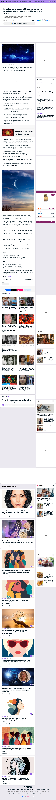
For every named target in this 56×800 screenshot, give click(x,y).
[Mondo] (13, 791)
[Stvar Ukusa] (47, 791)
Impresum (11, 793)
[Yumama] (41, 791)
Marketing (42, 793)
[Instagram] (28, 796)
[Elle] (21, 791)
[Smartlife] (36, 791)
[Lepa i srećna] (31, 791)
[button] (32, 20)
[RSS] (31, 796)
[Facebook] (23, 796)
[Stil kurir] (24, 791)
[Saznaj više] (53, 332)
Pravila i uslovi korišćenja (17, 793)
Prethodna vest (8, 279)
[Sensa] (4, 1)
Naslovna (4, 4)
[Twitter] (25, 796)
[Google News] (33, 796)
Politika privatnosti (36, 793)
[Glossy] (27, 791)
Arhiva (45, 793)
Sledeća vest (28, 279)
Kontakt (24, 793)
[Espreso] (17, 791)
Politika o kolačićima (29, 793)
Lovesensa (8, 276)
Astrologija (10, 4)
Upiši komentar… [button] (8, 405)
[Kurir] (8, 791)
